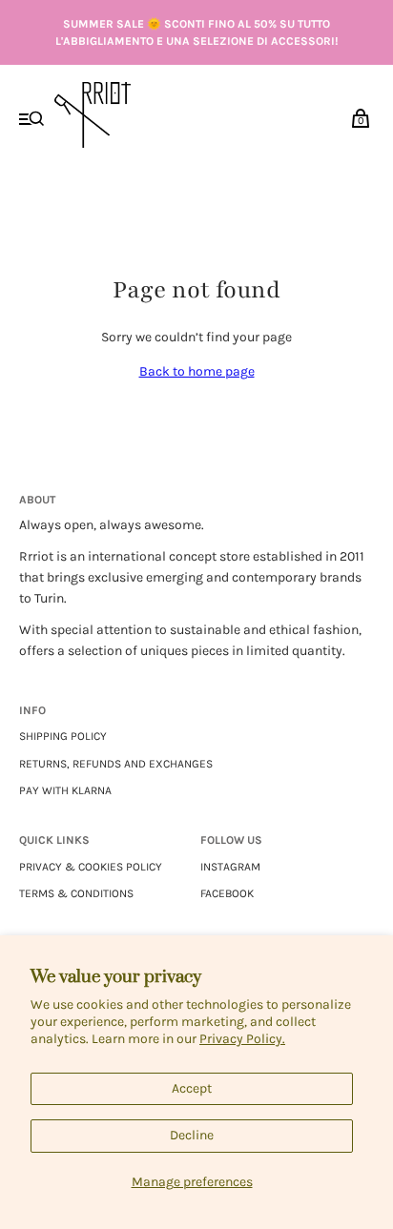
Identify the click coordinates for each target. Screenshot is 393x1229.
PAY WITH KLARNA (65, 790)
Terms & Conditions (76, 893)
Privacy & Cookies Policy (90, 866)
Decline (192, 1135)
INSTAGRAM (230, 866)
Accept (192, 1088)
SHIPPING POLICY (63, 736)
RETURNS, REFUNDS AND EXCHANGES (116, 763)
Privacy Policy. (242, 1039)
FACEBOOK (227, 893)
